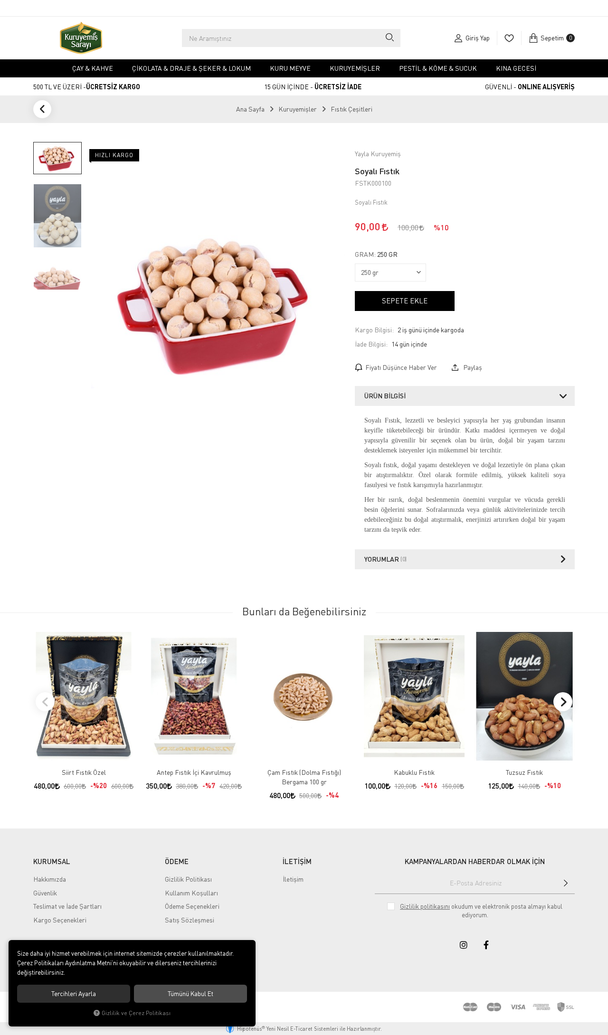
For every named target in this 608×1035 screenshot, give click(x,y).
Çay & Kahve (92, 68)
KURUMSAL (51, 861)
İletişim (293, 879)
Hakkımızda (49, 879)
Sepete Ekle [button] (405, 300)
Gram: (376, 254)
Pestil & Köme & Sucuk (438, 68)
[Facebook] (486, 945)
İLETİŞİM (297, 861)
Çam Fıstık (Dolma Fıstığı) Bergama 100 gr (304, 777)
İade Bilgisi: (371, 344)
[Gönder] (566, 883)
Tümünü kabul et (190, 993)
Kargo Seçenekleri (59, 920)
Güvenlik (45, 893)
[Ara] (389, 38)
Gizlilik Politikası (188, 879)
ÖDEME (177, 861)
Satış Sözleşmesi (189, 920)
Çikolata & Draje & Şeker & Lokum (191, 68)
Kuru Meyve (290, 68)
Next (562, 701)
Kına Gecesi (516, 68)
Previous (45, 701)
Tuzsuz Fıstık (524, 772)
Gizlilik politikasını (425, 906)
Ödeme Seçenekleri (192, 906)
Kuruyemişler (355, 68)
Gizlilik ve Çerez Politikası (136, 1012)
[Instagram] (464, 945)
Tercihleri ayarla (73, 993)
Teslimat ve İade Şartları (67, 906)
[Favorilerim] (509, 38)
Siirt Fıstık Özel (84, 772)
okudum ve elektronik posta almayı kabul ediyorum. (481, 911)
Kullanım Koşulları (191, 893)
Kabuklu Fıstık (414, 772)
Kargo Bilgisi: (374, 330)
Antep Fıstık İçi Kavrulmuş (194, 772)
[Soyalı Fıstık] (218, 304)
